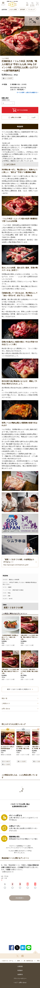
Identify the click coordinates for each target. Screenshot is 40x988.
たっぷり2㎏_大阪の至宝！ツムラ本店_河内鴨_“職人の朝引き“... (29, 671)
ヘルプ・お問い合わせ (20, 982)
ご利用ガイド (6, 703)
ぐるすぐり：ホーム (7, 960)
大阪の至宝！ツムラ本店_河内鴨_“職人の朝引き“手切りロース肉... (29, 637)
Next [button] (36, 35)
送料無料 (22, 9)
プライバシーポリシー (20, 978)
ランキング (31, 9)
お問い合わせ (6, 708)
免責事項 (20, 974)
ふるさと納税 (13, 9)
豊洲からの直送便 (6, 754)
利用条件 (20, 970)
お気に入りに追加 (16, 117)
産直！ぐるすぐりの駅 (8, 645)
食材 (18, 960)
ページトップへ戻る (35, 951)
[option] (20, 36)
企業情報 (20, 966)
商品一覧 (4, 698)
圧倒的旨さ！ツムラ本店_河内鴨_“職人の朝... (23, 747)
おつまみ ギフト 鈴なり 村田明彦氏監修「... (7, 747)
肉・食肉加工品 (28, 960)
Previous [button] (3, 35)
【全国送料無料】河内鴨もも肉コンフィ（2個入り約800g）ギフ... (10, 637)
